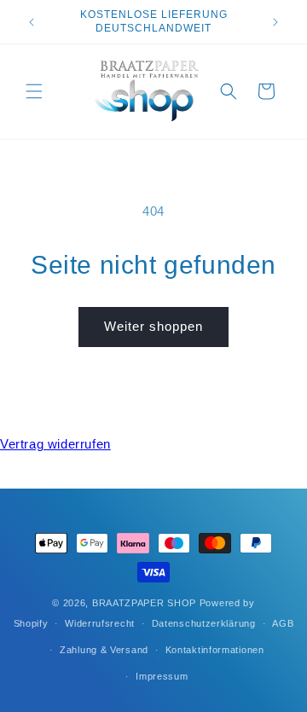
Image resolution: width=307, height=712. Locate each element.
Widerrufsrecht (100, 623)
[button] (34, 91)
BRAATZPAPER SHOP (144, 603)
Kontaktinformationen (214, 650)
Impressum (162, 676)
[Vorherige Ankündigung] (31, 22)
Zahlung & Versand (104, 650)
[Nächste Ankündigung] (275, 22)
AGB (282, 623)
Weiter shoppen (153, 326)
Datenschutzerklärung (204, 623)
